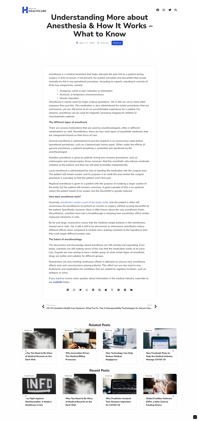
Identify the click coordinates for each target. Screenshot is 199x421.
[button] (175, 10)
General (108, 376)
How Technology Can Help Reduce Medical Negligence (119, 356)
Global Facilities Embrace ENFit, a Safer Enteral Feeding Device (159, 401)
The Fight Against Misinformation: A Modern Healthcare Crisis (38, 401)
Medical (117, 43)
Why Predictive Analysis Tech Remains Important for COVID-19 (118, 401)
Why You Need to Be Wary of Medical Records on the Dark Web (38, 356)
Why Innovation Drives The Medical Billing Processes (77, 356)
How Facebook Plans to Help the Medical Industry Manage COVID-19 (159, 356)
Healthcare (29, 376)
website (57, 282)
